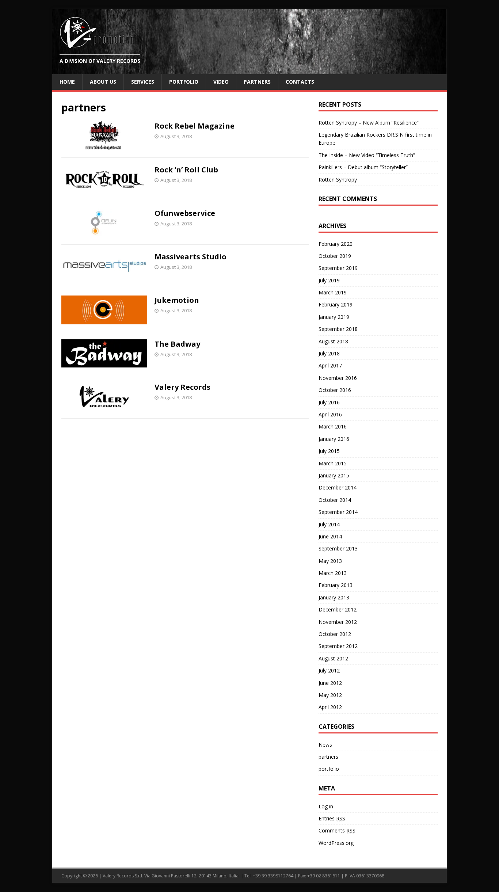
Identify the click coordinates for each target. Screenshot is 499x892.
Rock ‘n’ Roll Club (186, 170)
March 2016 (333, 426)
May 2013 (330, 560)
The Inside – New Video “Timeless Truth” (367, 155)
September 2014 (338, 511)
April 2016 (330, 414)
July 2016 (329, 402)
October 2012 (335, 633)
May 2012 (330, 694)
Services (142, 81)
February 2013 (336, 585)
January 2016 (334, 438)
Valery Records (182, 387)
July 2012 (329, 670)
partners (328, 756)
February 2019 (336, 304)
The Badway (177, 344)
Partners (257, 81)
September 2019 (338, 267)
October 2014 (335, 499)
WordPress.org (336, 842)
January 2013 (334, 597)
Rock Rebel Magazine (195, 126)
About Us (103, 81)
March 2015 (333, 463)
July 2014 (329, 524)
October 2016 (335, 389)
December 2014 (338, 487)
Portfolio (183, 81)
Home (67, 81)
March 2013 (333, 572)
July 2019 (329, 280)
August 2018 (333, 341)
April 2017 (330, 365)
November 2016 (338, 377)
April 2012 (330, 707)
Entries (332, 818)
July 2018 (329, 353)
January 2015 (334, 475)
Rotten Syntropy (338, 179)
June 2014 (330, 536)
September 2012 (338, 646)
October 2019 (335, 255)
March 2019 (333, 292)
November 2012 (338, 621)
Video (221, 81)
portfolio (329, 768)
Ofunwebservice (185, 213)
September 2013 (338, 548)
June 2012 (330, 682)
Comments (337, 830)
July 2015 (329, 450)
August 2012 (333, 658)
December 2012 (338, 609)
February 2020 (336, 243)
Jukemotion (177, 300)
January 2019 (334, 316)
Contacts (300, 81)
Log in (326, 806)
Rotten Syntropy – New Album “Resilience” (369, 122)
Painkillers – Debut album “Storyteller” (363, 167)
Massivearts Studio (190, 257)
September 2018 (338, 328)
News (325, 744)
